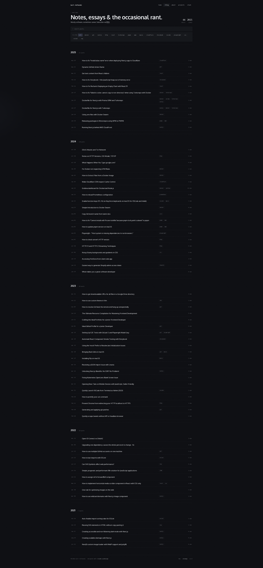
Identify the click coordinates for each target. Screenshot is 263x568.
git (93, 35)
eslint (76, 38)
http (106, 35)
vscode (168, 35)
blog (167, 5)
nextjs (100, 35)
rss (179, 559)
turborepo (121, 35)
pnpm (129, 35)
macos (141, 35)
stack (189, 5)
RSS (108, 22)
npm (135, 35)
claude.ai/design (102, 559)
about (173, 5)
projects (181, 5)
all (80, 35)
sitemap (185, 559)
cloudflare (149, 35)
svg (82, 38)
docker (87, 35)
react (113, 35)
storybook (160, 35)
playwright (177, 35)
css (185, 35)
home (160, 5)
